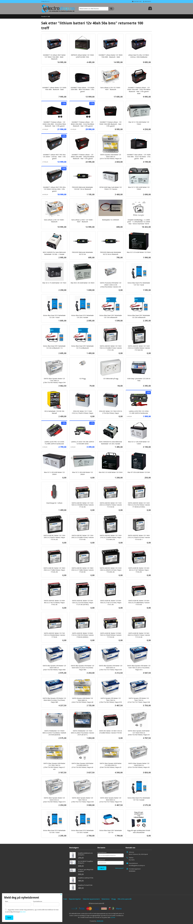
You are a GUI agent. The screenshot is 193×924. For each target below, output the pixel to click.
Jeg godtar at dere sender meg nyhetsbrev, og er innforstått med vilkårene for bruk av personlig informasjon (32, 911)
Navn (6, 901)
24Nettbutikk (99, 921)
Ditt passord (101, 860)
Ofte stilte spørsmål (124, 899)
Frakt (65, 899)
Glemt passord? (119, 868)
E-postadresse (102, 852)
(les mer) (23, 912)
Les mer (113, 917)
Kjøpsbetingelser (75, 899)
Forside (43, 16)
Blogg (113, 899)
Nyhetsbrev (106, 899)
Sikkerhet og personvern (91, 899)
